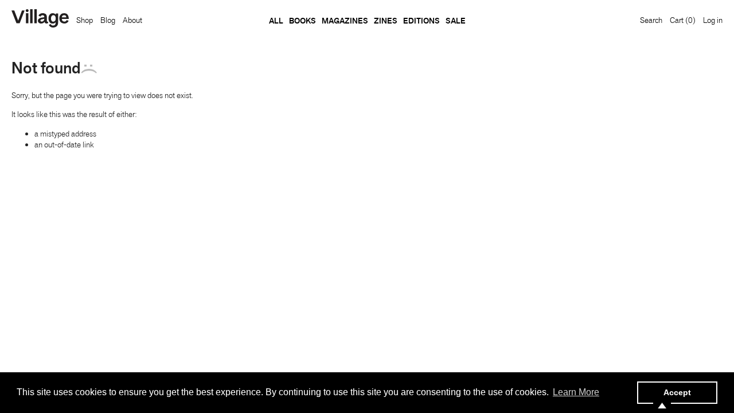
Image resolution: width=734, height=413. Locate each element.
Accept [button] (677, 392)
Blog (107, 20)
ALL (276, 20)
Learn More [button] (576, 392)
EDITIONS (421, 20)
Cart (683, 20)
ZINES (385, 20)
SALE (456, 20)
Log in (713, 20)
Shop (84, 20)
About (132, 20)
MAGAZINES (345, 20)
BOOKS (302, 20)
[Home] (40, 19)
